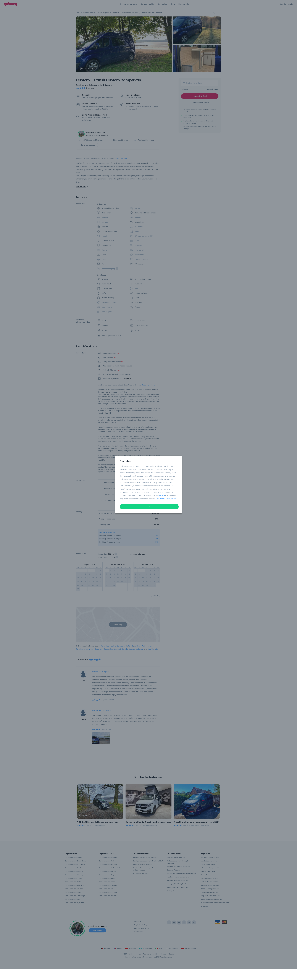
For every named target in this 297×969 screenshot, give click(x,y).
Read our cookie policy (166, 498)
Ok (149, 506)
